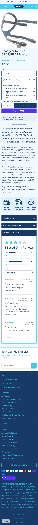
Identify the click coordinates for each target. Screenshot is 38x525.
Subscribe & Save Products (11, 402)
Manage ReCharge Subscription (13, 458)
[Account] (32, 6)
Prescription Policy (8, 446)
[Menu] (2, 6)
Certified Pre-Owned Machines (12, 415)
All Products (5, 396)
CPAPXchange (21, 514)
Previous (8, 337)
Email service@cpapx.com (11, 387)
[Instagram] (19, 522)
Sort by (7, 269)
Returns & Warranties (9, 442)
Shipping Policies (7, 439)
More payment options (19, 124)
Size (3, 69)
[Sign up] (34, 366)
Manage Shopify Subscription (12, 455)
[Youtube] (22, 522)
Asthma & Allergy (7, 412)
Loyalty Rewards (7, 436)
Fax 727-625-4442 (8, 383)
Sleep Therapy (6, 406)
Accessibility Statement (10, 433)
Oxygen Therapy (7, 409)
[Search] (6, 6)
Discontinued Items (8, 418)
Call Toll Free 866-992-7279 (11, 380)
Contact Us (5, 452)
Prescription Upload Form (10, 449)
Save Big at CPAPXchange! (11, 399)
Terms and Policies (19, 518)
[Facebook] (16, 522)
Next (30, 337)
